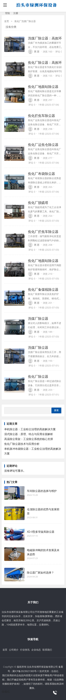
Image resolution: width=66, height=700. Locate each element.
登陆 (7, 13)
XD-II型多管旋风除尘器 (40, 532)
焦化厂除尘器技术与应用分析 (21, 444)
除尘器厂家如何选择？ (40, 572)
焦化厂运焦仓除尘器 (43, 144)
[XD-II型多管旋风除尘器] (14, 533)
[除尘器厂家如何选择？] (14, 574)
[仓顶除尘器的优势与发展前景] (14, 513)
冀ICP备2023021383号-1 (25, 671)
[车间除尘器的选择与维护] (14, 493)
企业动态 (36, 649)
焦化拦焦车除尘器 (41, 115)
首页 (6, 21)
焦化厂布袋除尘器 (41, 173)
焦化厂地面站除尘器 (43, 86)
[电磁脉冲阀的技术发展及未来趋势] (14, 554)
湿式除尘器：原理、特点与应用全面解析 (28, 434)
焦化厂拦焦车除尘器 (43, 231)
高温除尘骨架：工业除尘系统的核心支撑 (28, 439)
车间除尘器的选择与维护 (42, 491)
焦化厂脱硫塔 (38, 202)
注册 (15, 13)
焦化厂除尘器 (38, 376)
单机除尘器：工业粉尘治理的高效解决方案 (30, 429)
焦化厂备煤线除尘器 (43, 289)
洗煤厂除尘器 (38, 318)
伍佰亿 (54, 671)
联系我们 (47, 649)
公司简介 (13, 649)
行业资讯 (25, 649)
